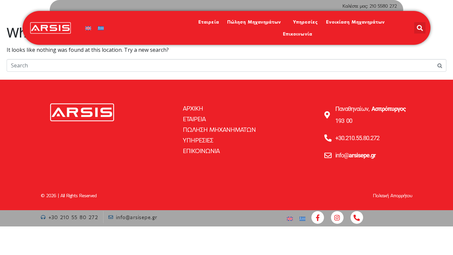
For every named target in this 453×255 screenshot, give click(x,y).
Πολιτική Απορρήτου (392, 195)
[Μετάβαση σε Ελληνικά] (101, 28)
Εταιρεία (208, 22)
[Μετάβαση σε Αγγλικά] (88, 28)
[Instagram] (337, 217)
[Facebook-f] (317, 217)
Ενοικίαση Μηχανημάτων (355, 22)
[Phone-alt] (357, 217)
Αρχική (193, 108)
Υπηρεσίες (305, 22)
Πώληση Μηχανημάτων (254, 22)
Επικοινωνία (297, 34)
